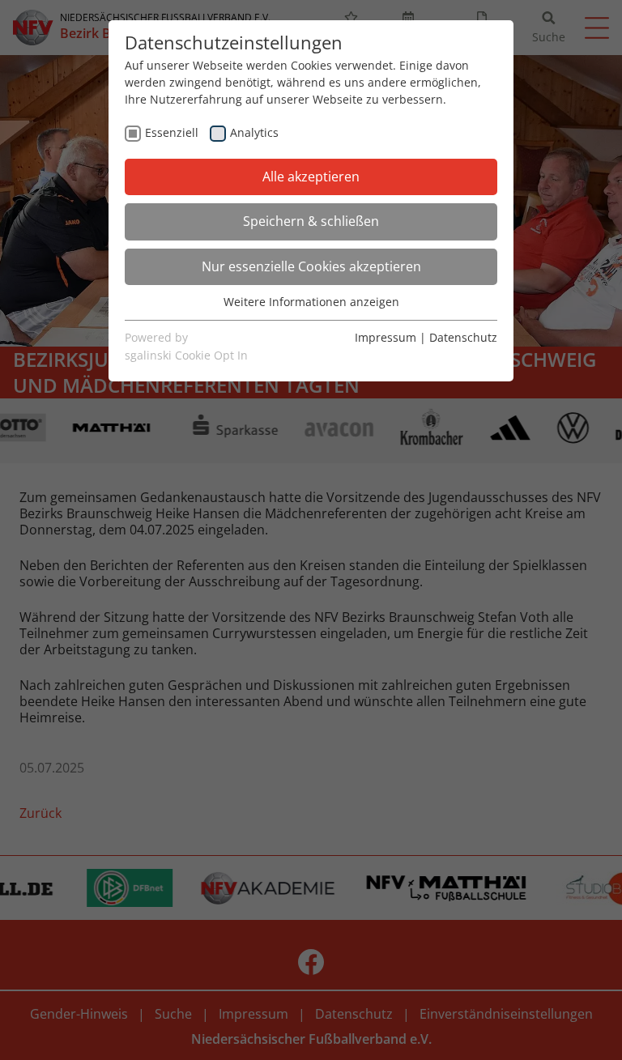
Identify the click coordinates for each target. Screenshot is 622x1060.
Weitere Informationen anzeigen (311, 301)
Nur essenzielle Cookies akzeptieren (311, 266)
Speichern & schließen (311, 221)
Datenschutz (463, 337)
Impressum (385, 337)
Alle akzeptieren (311, 176)
